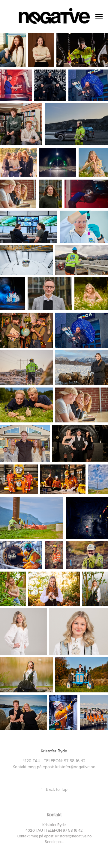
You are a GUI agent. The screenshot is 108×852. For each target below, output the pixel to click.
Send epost (54, 841)
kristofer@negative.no (73, 836)
